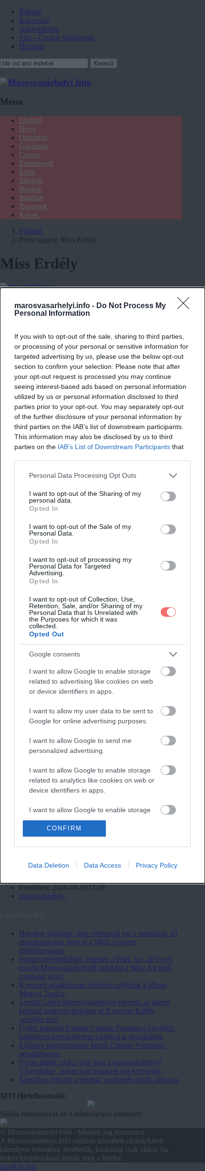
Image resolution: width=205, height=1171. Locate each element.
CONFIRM (64, 828)
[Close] (186, 306)
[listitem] (102, 476)
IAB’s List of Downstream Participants (114, 447)
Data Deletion (48, 865)
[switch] (168, 496)
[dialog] (102, 585)
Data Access (102, 865)
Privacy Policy (156, 865)
